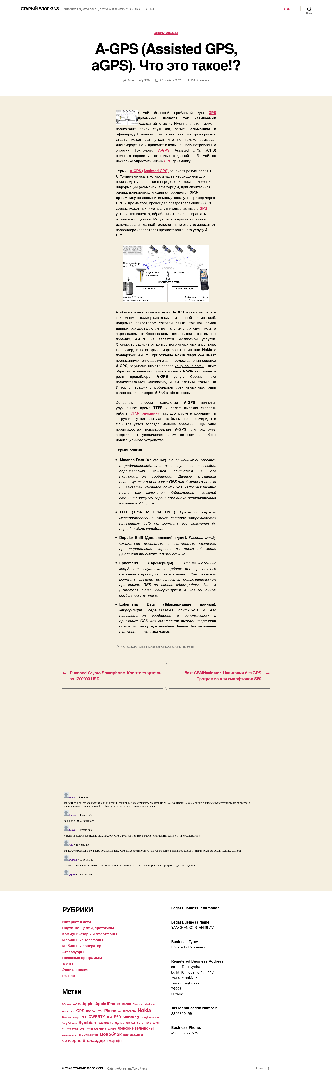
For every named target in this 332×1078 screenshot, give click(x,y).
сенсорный (73, 1040)
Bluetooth (138, 1004)
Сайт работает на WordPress (127, 1068)
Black (126, 1003)
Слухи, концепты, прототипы (88, 927)
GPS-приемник (184, 647)
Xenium (112, 1028)
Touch (140, 1023)
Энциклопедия (166, 33)
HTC (99, 1011)
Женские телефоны (136, 1028)
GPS (171, 647)
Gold (72, 1011)
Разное (68, 975)
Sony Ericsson (69, 1023)
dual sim (150, 1004)
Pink (84, 1017)
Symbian (87, 1022)
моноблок (111, 1034)
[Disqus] (166, 745)
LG (119, 1011)
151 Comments (200, 80)
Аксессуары (73, 951)
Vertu (156, 1023)
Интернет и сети (76, 921)
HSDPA (90, 1011)
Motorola (129, 1010)
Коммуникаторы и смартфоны (89, 933)
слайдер (96, 1040)
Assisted (144, 647)
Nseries (66, 1017)
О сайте (288, 9)
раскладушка (133, 1034)
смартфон (116, 1040)
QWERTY (96, 1016)
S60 (117, 1016)
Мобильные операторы (83, 945)
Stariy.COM (143, 80)
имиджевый (69, 1034)
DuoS (65, 1011)
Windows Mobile (96, 1028)
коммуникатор (88, 1035)
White (83, 1028)
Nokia (144, 1010)
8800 (69, 1004)
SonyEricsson (150, 1017)
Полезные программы (82, 957)
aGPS (134, 647)
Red (109, 1017)
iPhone (109, 1010)
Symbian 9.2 (105, 1023)
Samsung (131, 1016)
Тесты (67, 963)
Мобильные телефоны (82, 939)
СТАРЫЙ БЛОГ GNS (40, 8)
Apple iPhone (107, 1003)
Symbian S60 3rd (125, 1023)
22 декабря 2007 (170, 80)
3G (63, 1004)
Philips (76, 1017)
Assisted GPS (158, 647)
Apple (87, 1003)
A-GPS (125, 647)
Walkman (72, 1028)
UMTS (148, 1023)
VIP (63, 1028)
